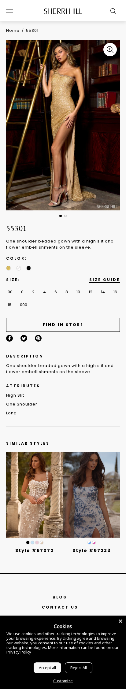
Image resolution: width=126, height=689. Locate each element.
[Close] (120, 621)
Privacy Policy (18, 652)
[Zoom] (110, 49)
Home (13, 30)
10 (78, 292)
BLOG (60, 597)
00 (10, 292)
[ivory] (18, 268)
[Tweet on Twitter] (23, 338)
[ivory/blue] (89, 542)
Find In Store (63, 324)
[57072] (34, 495)
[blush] (37, 542)
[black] (28, 268)
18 (9, 305)
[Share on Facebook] (9, 338)
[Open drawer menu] (9, 11)
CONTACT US (60, 607)
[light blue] (32, 542)
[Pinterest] (38, 338)
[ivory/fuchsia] (94, 542)
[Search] (111, 11)
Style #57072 (34, 550)
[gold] (8, 268)
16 (115, 292)
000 (23, 305)
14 (103, 292)
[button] (60, 216)
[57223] (91, 495)
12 (90, 292)
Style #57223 (91, 550)
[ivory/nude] (41, 542)
